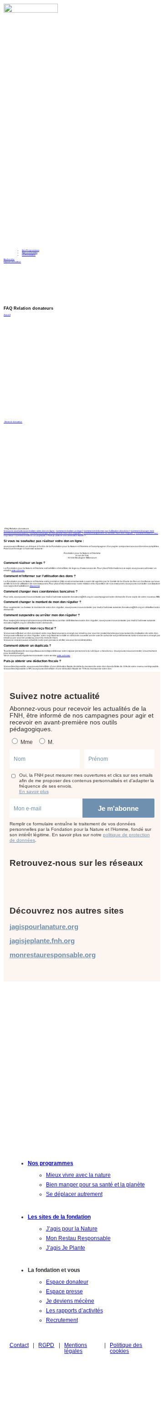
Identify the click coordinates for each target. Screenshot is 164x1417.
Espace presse (64, 1291)
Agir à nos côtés (29, 252)
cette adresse (18, 570)
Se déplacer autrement (74, 1194)
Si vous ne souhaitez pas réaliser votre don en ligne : (30, 531)
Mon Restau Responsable (78, 1238)
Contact (19, 1345)
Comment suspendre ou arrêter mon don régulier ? (109, 533)
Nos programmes (50, 1163)
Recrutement (62, 1320)
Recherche (9, 259)
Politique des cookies (126, 1348)
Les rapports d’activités (74, 1310)
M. (50, 742)
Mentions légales (75, 1348)
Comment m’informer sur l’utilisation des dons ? (107, 531)
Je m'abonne (118, 808)
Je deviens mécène (70, 1301)
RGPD (46, 1345)
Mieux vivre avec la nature (78, 1175)
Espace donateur (12, 262)
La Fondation (29, 255)
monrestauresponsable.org (53, 955)
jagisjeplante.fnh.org (42, 941)
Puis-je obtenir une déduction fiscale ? (67, 535)
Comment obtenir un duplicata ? (31, 535)
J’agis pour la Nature (71, 1228)
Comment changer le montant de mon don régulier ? (56, 533)
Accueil (7, 315)
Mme (26, 742)
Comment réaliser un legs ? (69, 531)
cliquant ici (35, 586)
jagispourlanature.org (44, 926)
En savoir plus (34, 791)
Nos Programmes (30, 250)
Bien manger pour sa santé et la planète (95, 1184)
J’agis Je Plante (65, 1248)
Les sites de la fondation (59, 1217)
